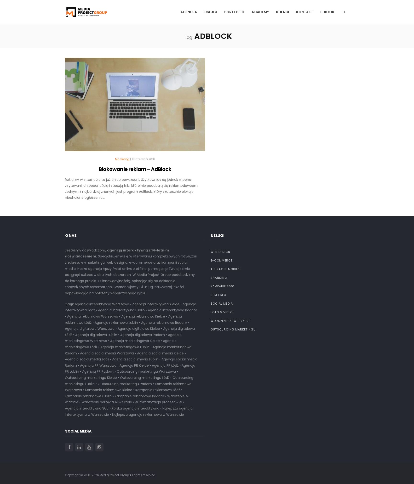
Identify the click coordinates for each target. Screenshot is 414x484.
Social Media (222, 304)
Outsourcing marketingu (233, 329)
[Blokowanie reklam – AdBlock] (135, 106)
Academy (260, 12)
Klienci (282, 12)
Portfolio (234, 12)
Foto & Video (222, 312)
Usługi (210, 12)
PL (343, 12)
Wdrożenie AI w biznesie (231, 321)
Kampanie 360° (223, 286)
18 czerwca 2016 (143, 159)
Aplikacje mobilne (226, 269)
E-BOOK (327, 12)
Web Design (220, 252)
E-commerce (222, 260)
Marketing (122, 159)
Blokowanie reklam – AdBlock (135, 169)
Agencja (188, 12)
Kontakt (304, 12)
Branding (219, 278)
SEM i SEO (218, 295)
